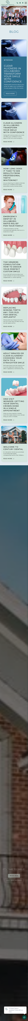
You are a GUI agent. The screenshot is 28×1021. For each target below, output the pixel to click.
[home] (7, 3)
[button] (26, 3)
